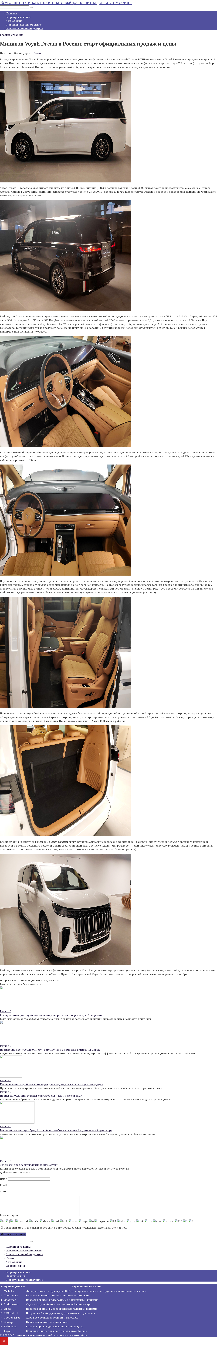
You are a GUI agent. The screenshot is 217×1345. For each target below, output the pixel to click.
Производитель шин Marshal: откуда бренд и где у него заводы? (41, 1095)
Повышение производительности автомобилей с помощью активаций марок (50, 1049)
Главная (11, 13)
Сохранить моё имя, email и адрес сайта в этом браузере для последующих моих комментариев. (65, 1227)
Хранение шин (15, 1265)
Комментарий (9, 1214)
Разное (37, 53)
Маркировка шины (18, 17)
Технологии (14, 20)
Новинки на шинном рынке (23, 24)
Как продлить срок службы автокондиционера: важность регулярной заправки (51, 1015)
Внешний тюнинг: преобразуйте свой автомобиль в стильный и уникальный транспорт (56, 1130)
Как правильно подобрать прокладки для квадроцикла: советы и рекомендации (51, 1084)
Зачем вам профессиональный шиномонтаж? (29, 1164)
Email (4, 1185)
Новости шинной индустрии (24, 28)
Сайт (3, 1191)
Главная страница (11, 34)
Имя (3, 1178)
